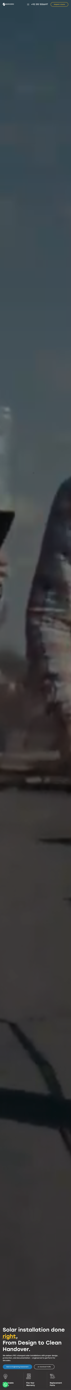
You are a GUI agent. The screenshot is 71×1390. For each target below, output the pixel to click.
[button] (28, 4)
